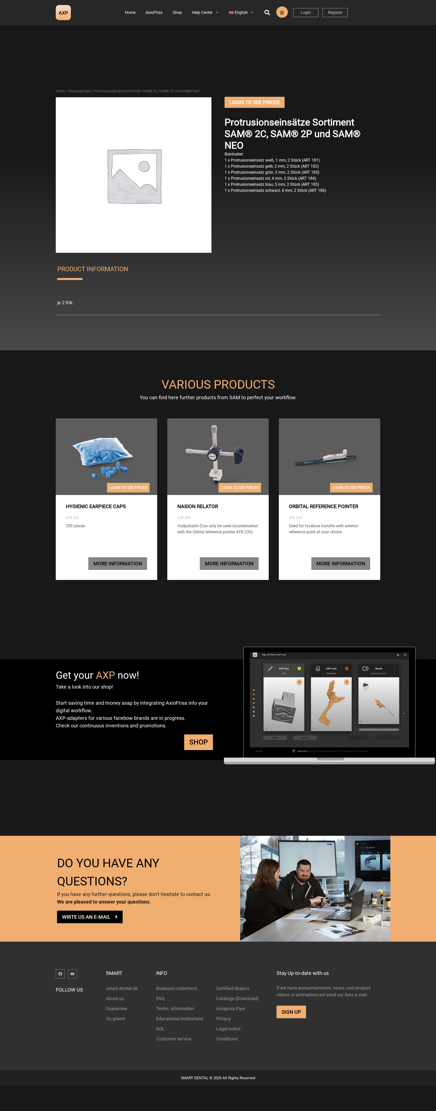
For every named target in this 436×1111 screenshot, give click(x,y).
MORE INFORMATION (117, 564)
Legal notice (228, 1028)
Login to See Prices (255, 102)
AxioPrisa (154, 12)
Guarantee (116, 1008)
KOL (160, 1028)
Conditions (227, 1038)
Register (335, 12)
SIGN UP (291, 1012)
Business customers (176, 988)
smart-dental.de (122, 988)
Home (130, 12)
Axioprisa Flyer (231, 1008)
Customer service (174, 1038)
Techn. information (175, 1008)
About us (115, 998)
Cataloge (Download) (237, 998)
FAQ (160, 998)
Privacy (223, 1018)
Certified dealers (232, 988)
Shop (177, 12)
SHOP (198, 742)
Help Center (202, 12)
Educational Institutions (179, 1018)
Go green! (115, 1018)
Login (306, 12)
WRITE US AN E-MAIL (86, 917)
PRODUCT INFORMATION (92, 269)
